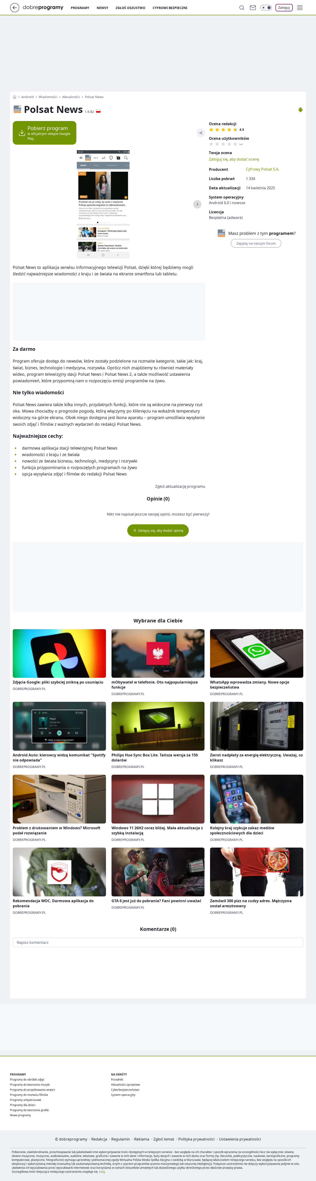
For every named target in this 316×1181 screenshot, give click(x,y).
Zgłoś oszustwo (130, 8)
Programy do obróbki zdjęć (27, 1080)
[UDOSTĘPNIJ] (200, 132)
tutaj (102, 1172)
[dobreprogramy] (47, 7)
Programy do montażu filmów (29, 1095)
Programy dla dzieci (22, 1105)
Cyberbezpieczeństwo (125, 1090)
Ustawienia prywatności (240, 1139)
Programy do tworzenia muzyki (30, 1085)
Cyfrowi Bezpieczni (170, 8)
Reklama (141, 1139)
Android (27, 97)
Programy (80, 8)
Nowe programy (20, 1115)
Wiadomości (48, 97)
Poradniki (117, 1080)
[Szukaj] (241, 7)
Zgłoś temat (163, 1139)
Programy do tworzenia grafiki (29, 1110)
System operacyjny (123, 1095)
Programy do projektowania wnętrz (32, 1090)
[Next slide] (197, 204)
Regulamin (120, 1139)
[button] (300, 7)
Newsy (102, 8)
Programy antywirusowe (25, 1100)
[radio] (211, 129)
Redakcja (99, 1139)
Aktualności (71, 97)
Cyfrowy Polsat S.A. (262, 169)
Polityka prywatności (196, 1139)
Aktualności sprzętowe (125, 1085)
